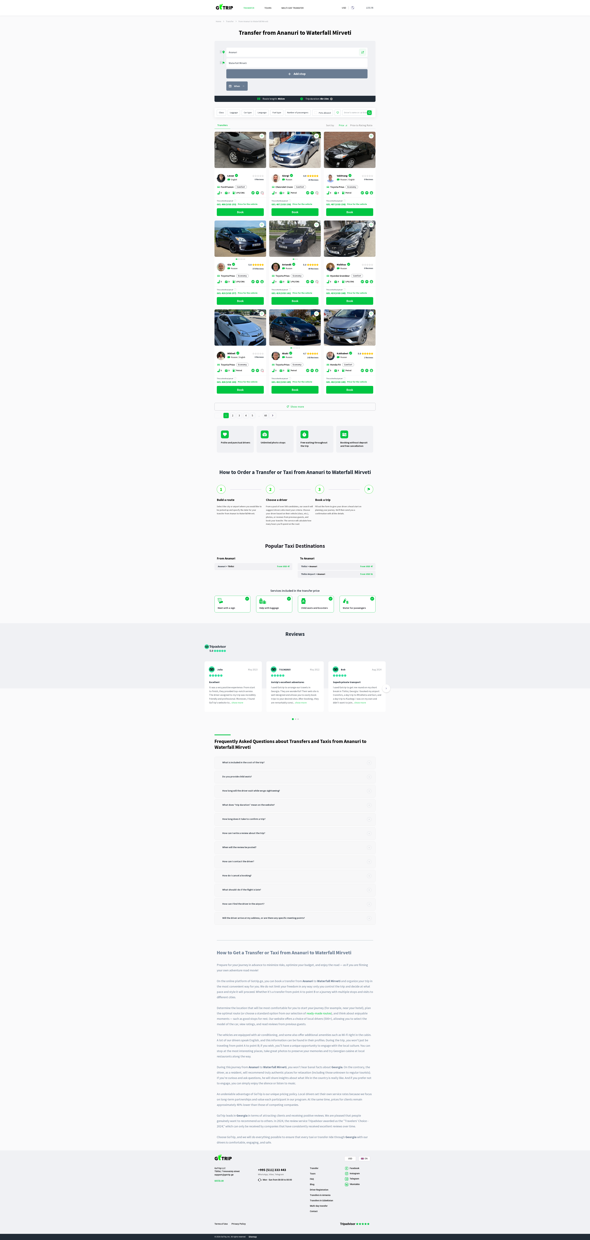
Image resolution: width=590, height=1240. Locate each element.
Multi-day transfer (319, 1206)
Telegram (279, 1174)
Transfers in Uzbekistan (321, 1200)
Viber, (272, 1174)
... (259, 415)
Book (240, 212)
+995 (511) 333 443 (272, 1170)
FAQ (312, 1179)
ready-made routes (319, 1013)
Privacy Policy (239, 1224)
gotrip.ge (219, 1180)
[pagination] (217, 415)
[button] (218, 239)
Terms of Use (221, 1224)
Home (218, 21)
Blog (312, 1184)
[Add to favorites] (261, 136)
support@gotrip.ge (224, 1174)
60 (265, 415)
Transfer (230, 21)
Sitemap (253, 1237)
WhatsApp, (263, 1174)
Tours (312, 1173)
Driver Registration (319, 1190)
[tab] (295, 763)
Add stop (300, 74)
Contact (314, 1211)
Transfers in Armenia (320, 1195)
